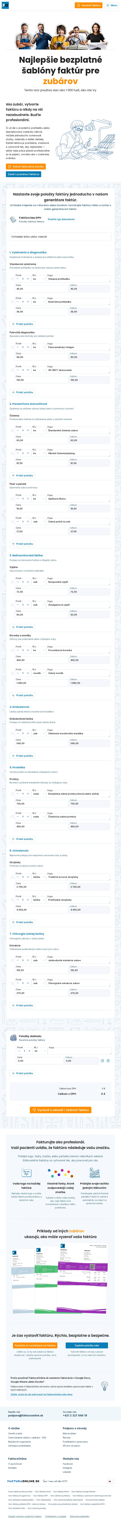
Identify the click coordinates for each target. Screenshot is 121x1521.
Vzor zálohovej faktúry (60, 1496)
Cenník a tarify (15, 1433)
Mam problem (69, 1433)
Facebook (68, 1464)
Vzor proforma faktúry (95, 1500)
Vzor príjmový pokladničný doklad (62, 1504)
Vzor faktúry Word (61, 1491)
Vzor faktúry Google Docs (19, 1496)
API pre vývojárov (71, 1445)
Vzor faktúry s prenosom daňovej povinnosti (92, 1496)
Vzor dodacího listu (16, 1508)
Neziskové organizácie (19, 1441)
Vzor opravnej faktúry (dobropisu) (68, 1500)
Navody (67, 1437)
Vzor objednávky (43, 1500)
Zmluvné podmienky (80, 1516)
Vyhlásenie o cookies (55, 1516)
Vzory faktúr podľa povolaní (20, 1491)
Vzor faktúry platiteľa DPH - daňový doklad (26, 1504)
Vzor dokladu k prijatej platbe (21, 1500)
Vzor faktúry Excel (43, 1491)
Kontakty (12, 1468)
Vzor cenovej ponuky (37, 1508)
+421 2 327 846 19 (75, 1415)
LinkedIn (67, 1472)
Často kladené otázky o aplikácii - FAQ (27, 1437)
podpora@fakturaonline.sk (25, 1415)
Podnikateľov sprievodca (75, 1441)
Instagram (67, 1468)
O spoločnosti (15, 1464)
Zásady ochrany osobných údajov (25, 1516)
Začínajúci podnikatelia (19, 1445)
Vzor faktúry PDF (40, 1496)
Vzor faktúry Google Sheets (83, 1491)
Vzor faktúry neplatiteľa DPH (92, 1504)
